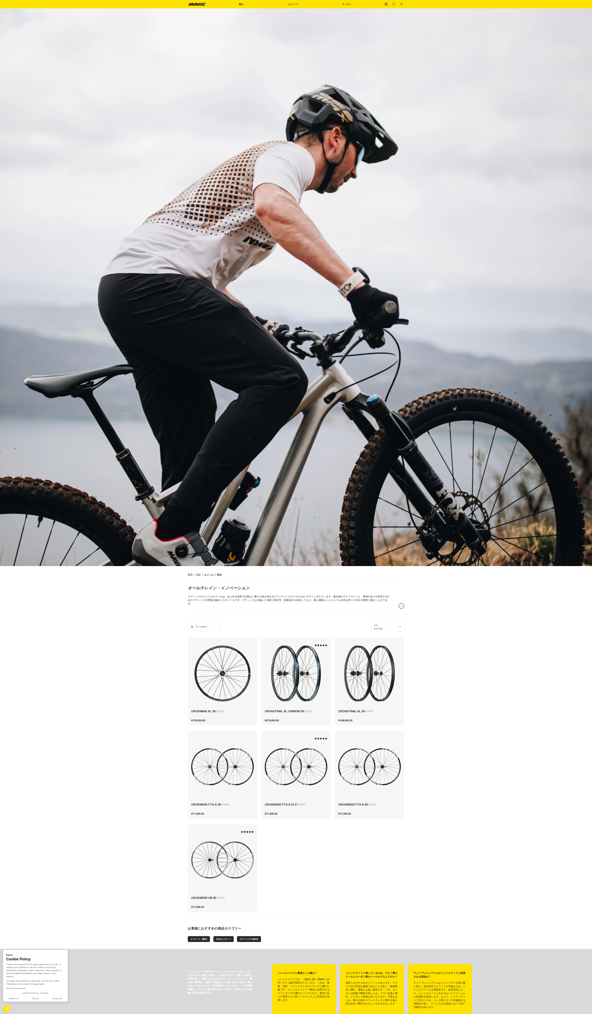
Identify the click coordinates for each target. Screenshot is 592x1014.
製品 (241, 4)
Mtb (219, 574)
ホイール (209, 574)
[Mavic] (197, 4)
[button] (6, 1008)
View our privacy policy (15, 988)
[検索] (394, 4)
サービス (346, 4)
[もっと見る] (401, 606)
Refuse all (14, 998)
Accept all (57, 998)
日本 (198, 574)
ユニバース (292, 4)
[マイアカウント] (401, 4)
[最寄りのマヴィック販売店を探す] (386, 4)
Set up (35, 998)
